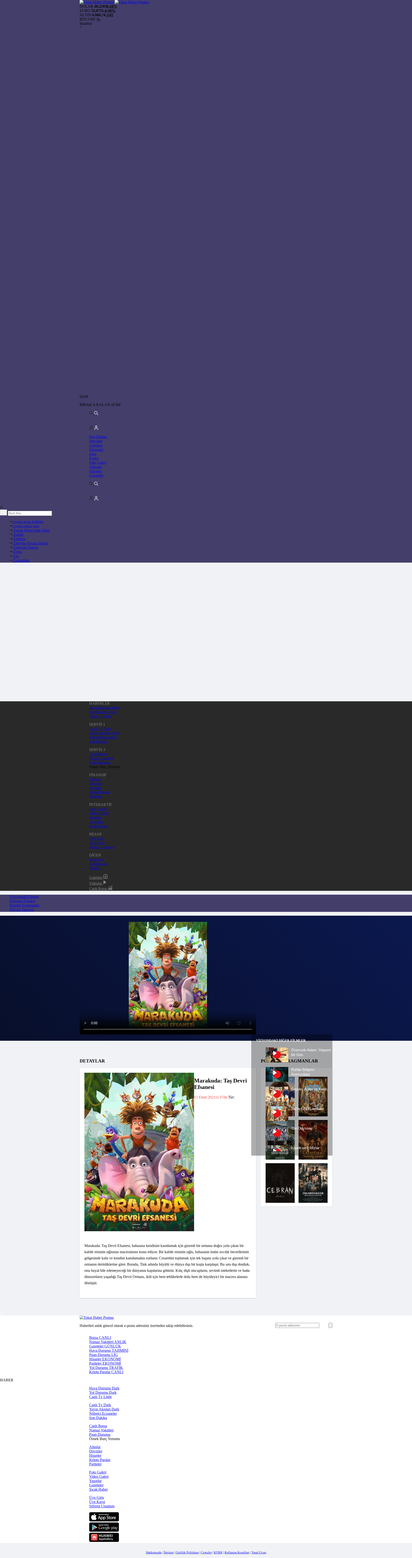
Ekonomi (96, 450)
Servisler (95, 441)
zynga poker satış (25, 526)
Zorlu (17, 552)
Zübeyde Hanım (25, 547)
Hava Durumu (108, 1350)
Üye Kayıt (97, 843)
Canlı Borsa (98, 754)
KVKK (218, 1552)
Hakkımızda (98, 864)
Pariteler (95, 796)
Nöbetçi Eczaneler (103, 737)
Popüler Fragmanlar (24, 905)
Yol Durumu (106, 1368)
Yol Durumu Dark (103, 712)
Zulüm (17, 535)
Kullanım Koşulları (237, 1552)
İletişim (94, 868)
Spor (92, 454)
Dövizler (95, 784)
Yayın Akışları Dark (104, 733)
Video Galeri (98, 813)
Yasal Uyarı (259, 1552)
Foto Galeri (97, 462)
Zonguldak (21, 560)
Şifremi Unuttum (101, 847)
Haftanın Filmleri (22, 901)
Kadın (93, 458)
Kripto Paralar (99, 792)
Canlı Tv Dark (100, 729)
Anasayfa (96, 859)
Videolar (95, 467)
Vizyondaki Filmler (24, 897)
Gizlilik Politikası (187, 1552)
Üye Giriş (96, 838)
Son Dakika (98, 437)
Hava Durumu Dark (104, 708)
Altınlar (95, 779)
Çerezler (206, 1552)
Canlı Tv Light (100, 716)
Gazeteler (96, 475)
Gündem (95, 445)
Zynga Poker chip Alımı (31, 530)
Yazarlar (95, 471)
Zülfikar (19, 539)
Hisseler (95, 788)
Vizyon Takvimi (22, 910)
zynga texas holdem (27, 522)
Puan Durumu (99, 763)
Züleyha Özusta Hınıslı (30, 543)
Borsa (100, 1338)
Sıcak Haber (98, 826)
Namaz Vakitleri (101, 758)
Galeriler (96, 878)
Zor (15, 556)
